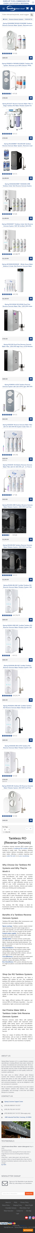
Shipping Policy (17, 1205)
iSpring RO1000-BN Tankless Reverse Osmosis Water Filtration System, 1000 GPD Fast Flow (17, 546)
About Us (8, 1202)
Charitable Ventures (10, 1208)
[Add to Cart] (31, 58)
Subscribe (29, 1193)
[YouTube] (26, 1217)
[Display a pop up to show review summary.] (19, 254)
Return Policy (6, 1205)
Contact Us (20, 1211)
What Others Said (25, 1208)
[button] (32, 9)
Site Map (28, 1211)
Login (17, 1213)
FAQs (15, 1202)
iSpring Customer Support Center (13, 1101)
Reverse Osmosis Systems (16, 19)
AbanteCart (23, 1225)
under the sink (11, 856)
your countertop (24, 856)
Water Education (8, 1211)
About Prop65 (29, 1205)
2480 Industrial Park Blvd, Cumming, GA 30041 (17, 1117)
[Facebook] (30, 1217)
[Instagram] (33, 1217)
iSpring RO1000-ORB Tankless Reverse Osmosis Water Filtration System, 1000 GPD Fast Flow (17, 506)
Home (5, 19)
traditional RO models (21, 848)
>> (30, 828)
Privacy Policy (25, 1202)
